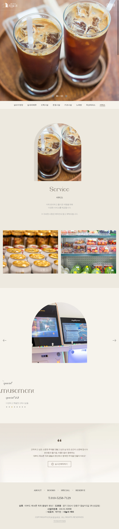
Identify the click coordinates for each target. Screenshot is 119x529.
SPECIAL (65, 490)
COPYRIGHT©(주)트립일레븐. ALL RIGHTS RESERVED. (59, 517)
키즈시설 (68, 105)
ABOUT (38, 490)
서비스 (102, 105)
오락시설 (44, 105)
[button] (53, 96)
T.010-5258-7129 (59, 498)
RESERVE (80, 490)
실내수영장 (18, 105)
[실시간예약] (107, 5)
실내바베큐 (32, 105)
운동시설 (56, 105)
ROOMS (51, 490)
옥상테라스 (90, 105)
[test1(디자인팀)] (9, 5)
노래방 (79, 105)
